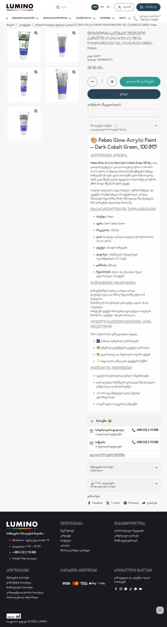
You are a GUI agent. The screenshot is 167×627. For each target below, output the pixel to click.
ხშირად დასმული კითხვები (75, 550)
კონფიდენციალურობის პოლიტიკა (25, 592)
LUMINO (42, 621)
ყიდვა (124, 94)
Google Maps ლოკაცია (24, 558)
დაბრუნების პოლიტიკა (19, 582)
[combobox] (70, 7)
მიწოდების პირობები (18, 577)
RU (108, 7)
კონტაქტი (66, 535)
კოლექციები (25, 25)
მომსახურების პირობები (20, 587)
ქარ (95, 7)
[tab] (108, 434)
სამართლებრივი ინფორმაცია (22, 597)
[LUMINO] (20, 7)
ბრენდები (66, 540)
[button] (148, 7)
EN (102, 7)
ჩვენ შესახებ (67, 530)
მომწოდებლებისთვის (126, 540)
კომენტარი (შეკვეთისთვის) (104, 104)
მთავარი (11, 25)
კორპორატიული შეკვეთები (129, 530)
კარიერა (65, 545)
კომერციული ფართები (126, 535)
